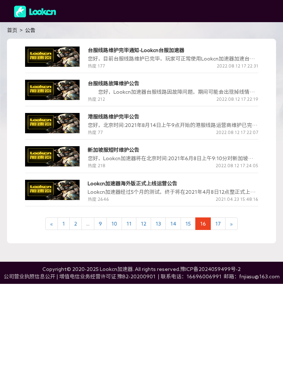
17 (218, 223)
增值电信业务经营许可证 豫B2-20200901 (108, 276)
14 (173, 223)
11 (129, 223)
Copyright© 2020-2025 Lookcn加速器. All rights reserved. (141, 269)
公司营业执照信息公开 (29, 276)
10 (114, 223)
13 (158, 223)
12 (143, 223)
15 (188, 223)
